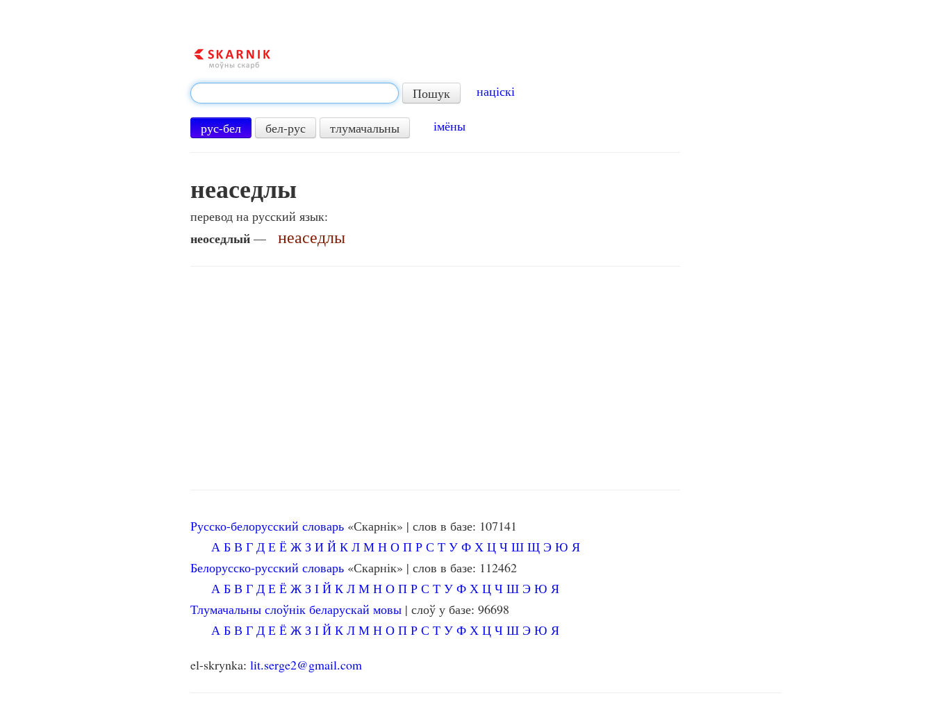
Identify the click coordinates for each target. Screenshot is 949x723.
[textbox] (294, 93)
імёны (449, 125)
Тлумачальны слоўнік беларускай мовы (296, 609)
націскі (496, 91)
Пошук (431, 93)
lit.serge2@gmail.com (306, 664)
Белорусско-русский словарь (267, 567)
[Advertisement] (435, 378)
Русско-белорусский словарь (267, 525)
